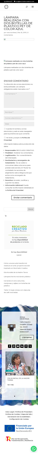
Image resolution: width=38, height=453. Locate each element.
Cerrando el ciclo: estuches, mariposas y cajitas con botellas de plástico (17, 283)
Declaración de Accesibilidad (19, 417)
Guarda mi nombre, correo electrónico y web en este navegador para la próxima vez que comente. (18, 131)
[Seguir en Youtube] (17, 346)
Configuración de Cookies (19, 419)
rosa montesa (11, 32)
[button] (34, 372)
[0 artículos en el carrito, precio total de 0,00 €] (6, 216)
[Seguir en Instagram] (13, 346)
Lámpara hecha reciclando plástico (17, 276)
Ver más (10, 385)
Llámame (27, 337)
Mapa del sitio (26, 414)
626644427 (9, 1)
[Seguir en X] (30, 346)
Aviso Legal (9, 412)
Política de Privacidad (15, 190)
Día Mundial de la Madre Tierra (16, 272)
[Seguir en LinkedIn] (22, 346)
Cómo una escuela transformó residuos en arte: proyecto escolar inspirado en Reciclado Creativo (17, 265)
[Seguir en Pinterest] (26, 346)
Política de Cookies (12, 414)
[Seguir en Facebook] (9, 346)
